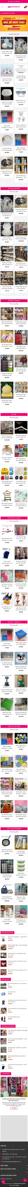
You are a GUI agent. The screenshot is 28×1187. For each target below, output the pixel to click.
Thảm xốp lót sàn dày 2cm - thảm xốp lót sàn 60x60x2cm (21, 644)
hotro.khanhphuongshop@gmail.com (11, 1161)
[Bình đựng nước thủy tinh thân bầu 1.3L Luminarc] (21, 45)
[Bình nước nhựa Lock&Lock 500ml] (21, 889)
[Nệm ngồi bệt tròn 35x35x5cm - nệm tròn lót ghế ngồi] (21, 761)
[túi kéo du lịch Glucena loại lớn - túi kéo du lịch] (7, 553)
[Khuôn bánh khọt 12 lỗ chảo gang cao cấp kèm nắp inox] (7, 163)
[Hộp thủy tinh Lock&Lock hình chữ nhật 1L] (21, 865)
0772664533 (17, 1)
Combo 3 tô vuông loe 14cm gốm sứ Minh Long (7, 103)
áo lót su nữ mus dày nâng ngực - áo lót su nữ (7, 586)
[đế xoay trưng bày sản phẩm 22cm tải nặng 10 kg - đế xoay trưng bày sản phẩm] (7, 681)
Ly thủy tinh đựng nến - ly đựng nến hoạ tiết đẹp (7, 664)
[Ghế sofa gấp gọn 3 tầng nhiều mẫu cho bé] (21, 450)
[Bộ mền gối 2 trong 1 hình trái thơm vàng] (7, 390)
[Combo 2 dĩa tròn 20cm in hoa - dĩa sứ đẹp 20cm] (7, 229)
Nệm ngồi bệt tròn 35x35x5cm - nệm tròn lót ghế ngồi (21, 771)
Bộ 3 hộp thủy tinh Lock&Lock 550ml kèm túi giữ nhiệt (6, 876)
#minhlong (3, 1178)
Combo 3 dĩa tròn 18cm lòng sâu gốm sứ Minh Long (21, 77)
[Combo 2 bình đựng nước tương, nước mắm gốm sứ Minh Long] (7, 70)
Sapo (17, 1185)
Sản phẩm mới (6, 979)
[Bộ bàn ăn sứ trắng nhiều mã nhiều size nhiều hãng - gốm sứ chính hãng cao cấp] (7, 253)
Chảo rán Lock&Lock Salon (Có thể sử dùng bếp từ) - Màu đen (7, 851)
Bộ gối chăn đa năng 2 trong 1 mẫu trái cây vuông (21, 323)
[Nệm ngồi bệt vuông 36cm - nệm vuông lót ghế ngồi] (7, 761)
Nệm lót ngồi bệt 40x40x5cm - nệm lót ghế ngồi (21, 149)
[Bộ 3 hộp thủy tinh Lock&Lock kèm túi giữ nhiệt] (21, 911)
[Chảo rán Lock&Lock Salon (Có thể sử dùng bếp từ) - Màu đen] (7, 841)
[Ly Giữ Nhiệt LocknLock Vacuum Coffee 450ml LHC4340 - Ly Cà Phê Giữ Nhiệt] (7, 911)
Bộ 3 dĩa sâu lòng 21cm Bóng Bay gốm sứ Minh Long (7, 150)
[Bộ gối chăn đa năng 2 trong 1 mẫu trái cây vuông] (21, 313)
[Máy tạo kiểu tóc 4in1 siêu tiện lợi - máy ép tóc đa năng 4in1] (7, 531)
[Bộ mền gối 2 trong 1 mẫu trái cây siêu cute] (7, 806)
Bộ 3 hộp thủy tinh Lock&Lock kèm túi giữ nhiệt (21, 921)
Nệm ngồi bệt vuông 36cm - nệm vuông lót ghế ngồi (7, 771)
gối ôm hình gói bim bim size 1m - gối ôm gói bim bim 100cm (21, 690)
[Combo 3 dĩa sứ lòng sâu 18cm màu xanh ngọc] (7, 43)
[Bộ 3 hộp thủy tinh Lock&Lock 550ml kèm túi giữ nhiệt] (7, 866)
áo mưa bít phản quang (13, 1016)
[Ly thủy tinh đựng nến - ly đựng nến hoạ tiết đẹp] (7, 656)
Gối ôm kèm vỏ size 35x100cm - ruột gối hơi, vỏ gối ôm (21, 793)
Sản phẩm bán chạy (7, 932)
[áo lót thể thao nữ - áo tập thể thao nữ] (7, 598)
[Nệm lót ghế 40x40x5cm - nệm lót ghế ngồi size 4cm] (7, 117)
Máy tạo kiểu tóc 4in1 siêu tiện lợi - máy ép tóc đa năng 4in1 (7, 540)
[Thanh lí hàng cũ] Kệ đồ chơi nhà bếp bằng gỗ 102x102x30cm (21, 238)
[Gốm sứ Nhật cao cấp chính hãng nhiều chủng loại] (21, 278)
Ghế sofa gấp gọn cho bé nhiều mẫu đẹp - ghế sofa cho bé (6, 483)
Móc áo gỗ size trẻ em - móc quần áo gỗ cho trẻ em (7, 505)
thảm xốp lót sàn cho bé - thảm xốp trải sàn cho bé (21, 505)
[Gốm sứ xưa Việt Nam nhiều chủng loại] (7, 278)
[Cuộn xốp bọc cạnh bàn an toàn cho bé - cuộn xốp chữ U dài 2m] (21, 473)
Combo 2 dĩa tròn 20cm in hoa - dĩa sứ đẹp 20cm (7, 239)
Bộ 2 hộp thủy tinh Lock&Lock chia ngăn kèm (7, 898)
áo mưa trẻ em (11, 991)
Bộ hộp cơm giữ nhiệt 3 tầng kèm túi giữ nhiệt (7, 375)
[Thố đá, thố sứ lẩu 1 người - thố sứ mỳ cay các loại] (21, 253)
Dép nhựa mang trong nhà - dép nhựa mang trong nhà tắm (7, 323)
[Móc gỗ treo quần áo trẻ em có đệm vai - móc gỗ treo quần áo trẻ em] (21, 427)
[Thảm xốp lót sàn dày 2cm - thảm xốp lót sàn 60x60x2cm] (21, 635)
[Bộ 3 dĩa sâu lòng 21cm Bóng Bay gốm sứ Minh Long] (7, 140)
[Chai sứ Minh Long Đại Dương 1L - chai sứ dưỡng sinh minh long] (21, 165)
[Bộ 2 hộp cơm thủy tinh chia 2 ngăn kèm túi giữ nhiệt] (21, 361)
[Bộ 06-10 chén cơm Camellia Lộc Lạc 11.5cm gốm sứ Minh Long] (21, 92)
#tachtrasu (8, 1178)
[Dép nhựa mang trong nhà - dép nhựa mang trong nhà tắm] (7, 313)
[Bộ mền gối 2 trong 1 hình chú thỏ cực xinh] (7, 336)
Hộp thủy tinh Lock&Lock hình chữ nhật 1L (21, 875)
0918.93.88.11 (5, 1154)
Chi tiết (14, 1108)
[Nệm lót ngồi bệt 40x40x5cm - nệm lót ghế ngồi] (21, 140)
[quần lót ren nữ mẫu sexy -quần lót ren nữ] (21, 599)
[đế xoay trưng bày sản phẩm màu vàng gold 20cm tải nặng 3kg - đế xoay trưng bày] (21, 704)
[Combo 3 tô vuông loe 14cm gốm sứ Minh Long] (7, 93)
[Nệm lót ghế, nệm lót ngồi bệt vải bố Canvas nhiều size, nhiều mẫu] (21, 738)
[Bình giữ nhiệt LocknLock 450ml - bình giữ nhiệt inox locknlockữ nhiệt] (21, 842)
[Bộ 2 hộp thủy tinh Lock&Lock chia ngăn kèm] (7, 889)
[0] (25, 7)
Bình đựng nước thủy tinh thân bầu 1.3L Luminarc (21, 57)
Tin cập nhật (6, 1073)
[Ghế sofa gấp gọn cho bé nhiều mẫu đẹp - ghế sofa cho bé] (7, 473)
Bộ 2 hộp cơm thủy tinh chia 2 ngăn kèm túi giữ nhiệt (21, 370)
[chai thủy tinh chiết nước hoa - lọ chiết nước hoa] (21, 530)
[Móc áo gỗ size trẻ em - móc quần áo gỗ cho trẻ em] (7, 496)
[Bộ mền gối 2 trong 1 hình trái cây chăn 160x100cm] (21, 387)
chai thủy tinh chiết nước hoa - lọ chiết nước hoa (21, 538)
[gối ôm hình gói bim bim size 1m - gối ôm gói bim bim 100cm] (21, 681)
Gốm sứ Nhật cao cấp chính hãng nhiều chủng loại (21, 288)
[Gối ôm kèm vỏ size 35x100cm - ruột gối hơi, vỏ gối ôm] (21, 783)
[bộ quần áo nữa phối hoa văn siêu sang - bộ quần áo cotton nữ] (21, 553)
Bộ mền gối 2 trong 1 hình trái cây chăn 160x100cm (21, 396)
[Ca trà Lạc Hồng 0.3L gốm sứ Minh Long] (21, 116)
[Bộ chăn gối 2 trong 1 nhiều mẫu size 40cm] (21, 806)
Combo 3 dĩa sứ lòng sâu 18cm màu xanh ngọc (7, 53)
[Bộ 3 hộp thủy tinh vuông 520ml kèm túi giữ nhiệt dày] (21, 337)
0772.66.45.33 (13, 1154)
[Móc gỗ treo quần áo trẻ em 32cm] (7, 450)
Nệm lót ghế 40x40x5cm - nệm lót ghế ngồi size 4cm (7, 127)
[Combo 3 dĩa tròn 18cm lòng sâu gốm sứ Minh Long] (21, 69)
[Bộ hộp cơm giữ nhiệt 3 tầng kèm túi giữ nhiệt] (7, 363)
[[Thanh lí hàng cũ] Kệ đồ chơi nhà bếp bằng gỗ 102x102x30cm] (21, 228)
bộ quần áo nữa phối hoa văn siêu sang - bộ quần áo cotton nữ (21, 563)
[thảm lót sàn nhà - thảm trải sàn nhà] (7, 704)
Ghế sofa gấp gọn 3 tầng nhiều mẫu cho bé (21, 460)
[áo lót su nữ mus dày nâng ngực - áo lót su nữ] (7, 576)
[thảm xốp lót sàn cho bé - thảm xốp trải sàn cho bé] (21, 496)
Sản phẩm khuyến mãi (8, 1026)
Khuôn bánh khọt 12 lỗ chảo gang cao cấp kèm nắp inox (7, 173)
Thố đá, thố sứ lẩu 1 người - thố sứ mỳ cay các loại (21, 265)
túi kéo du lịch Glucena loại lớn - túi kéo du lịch (7, 563)
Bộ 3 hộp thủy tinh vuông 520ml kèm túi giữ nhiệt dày (21, 348)
